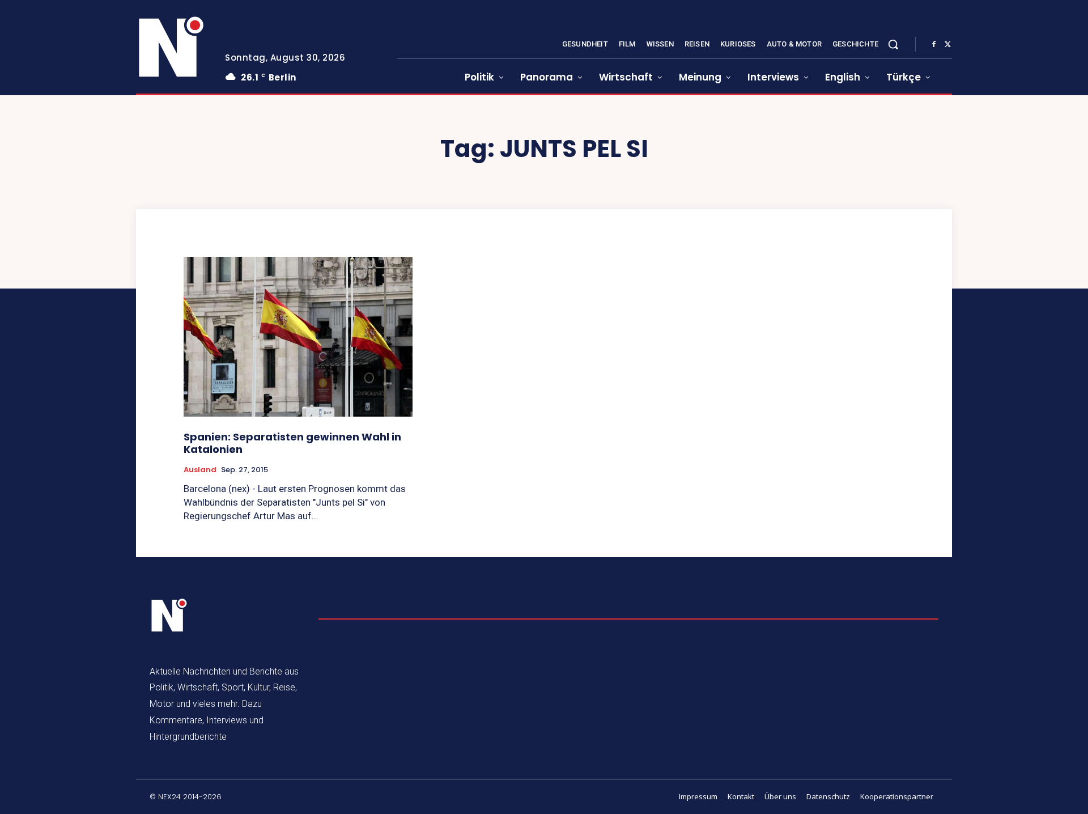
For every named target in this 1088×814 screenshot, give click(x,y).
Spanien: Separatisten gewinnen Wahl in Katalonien (292, 443)
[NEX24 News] (171, 47)
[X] (947, 45)
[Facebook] (934, 45)
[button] (893, 44)
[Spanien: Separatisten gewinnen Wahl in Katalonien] (298, 337)
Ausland (200, 469)
